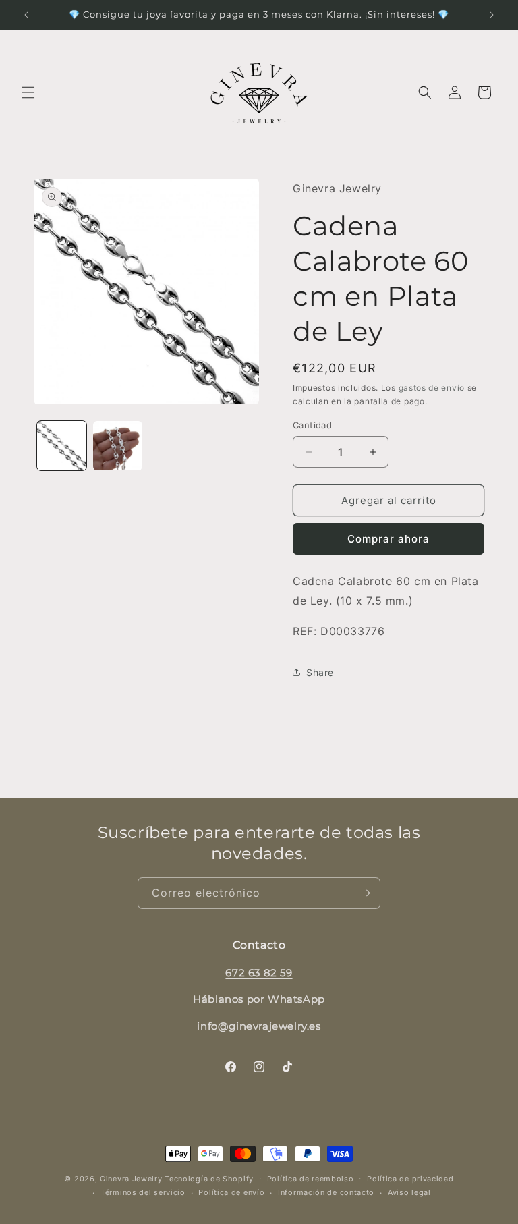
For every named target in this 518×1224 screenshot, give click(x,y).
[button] (28, 92)
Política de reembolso (310, 1179)
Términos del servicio (142, 1192)
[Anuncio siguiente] (492, 15)
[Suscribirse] (365, 893)
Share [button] (320, 672)
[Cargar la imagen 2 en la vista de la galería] (117, 445)
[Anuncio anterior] (26, 15)
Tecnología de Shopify (209, 1179)
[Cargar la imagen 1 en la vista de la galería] (61, 445)
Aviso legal (409, 1192)
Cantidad (312, 425)
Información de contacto (326, 1192)
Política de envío (231, 1192)
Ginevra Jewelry (131, 1179)
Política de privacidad (410, 1179)
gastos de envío (432, 388)
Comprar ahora (388, 538)
